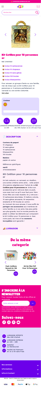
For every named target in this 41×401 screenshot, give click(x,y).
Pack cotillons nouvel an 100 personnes (11, 268)
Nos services (7, 365)
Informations (7, 369)
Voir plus (5, 93)
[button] (5, 34)
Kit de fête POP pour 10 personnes (29, 267)
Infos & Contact (8, 373)
